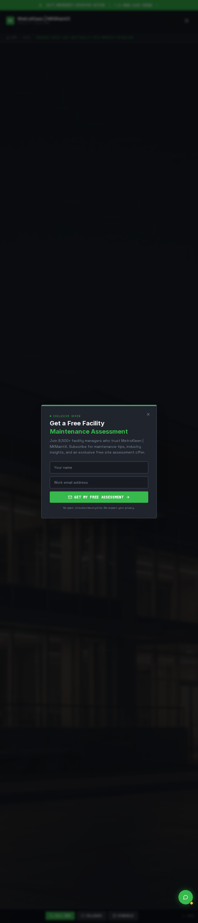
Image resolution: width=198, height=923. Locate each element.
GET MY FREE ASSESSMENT (98, 497)
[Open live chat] (185, 897)
